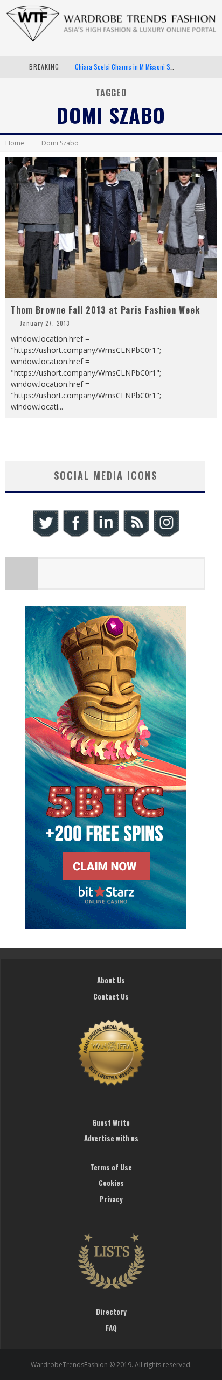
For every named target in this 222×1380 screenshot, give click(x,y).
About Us (111, 980)
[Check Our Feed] (136, 535)
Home (14, 143)
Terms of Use (111, 1167)
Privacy (111, 1199)
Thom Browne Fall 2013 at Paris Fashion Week (105, 309)
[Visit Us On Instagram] (166, 535)
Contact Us (111, 996)
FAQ (111, 1327)
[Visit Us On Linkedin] (106, 535)
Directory (111, 1311)
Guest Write (111, 1122)
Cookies (111, 1182)
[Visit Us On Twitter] (45, 535)
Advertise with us (111, 1138)
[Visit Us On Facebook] (75, 535)
